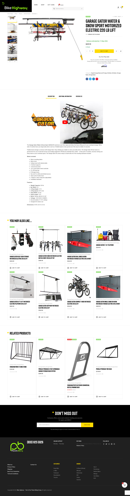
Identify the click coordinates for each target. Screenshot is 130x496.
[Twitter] (106, 444)
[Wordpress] (114, 444)
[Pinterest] (111, 444)
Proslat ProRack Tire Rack (104, 369)
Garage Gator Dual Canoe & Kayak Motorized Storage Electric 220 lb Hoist (79, 257)
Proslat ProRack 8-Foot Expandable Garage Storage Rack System (49, 370)
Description (51, 96)
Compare (121, 51)
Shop (16, 14)
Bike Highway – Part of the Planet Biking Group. (29, 490)
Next (14, 61)
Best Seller (55, 254)
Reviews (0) (79, 96)
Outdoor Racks (13, 364)
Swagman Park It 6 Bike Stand (18, 367)
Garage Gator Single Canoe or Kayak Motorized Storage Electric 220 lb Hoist (108, 302)
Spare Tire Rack (107, 367)
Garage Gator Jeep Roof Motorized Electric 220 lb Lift (49, 307)
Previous (9, 61)
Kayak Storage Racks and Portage (99, 73)
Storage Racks (92, 75)
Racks (20, 14)
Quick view (33, 268)
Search (82, 8)
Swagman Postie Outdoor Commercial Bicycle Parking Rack (78, 386)
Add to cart (104, 51)
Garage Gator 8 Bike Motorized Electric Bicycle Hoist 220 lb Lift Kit (50, 257)
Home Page (10, 14)
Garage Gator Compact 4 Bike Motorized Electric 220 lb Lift (79, 302)
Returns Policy (80, 446)
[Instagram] (109, 444)
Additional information (65, 96)
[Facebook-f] (103, 444)
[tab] (51, 97)
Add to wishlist (116, 51)
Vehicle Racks (27, 14)
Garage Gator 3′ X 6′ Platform (105, 245)
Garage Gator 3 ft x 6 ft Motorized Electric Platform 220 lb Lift (20, 302)
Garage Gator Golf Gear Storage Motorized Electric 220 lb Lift (19, 257)
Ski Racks (34, 14)
